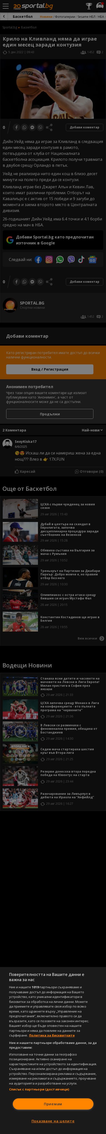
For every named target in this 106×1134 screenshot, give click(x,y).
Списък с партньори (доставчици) (39, 1089)
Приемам (53, 1104)
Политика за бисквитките (52, 1035)
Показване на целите (53, 1121)
